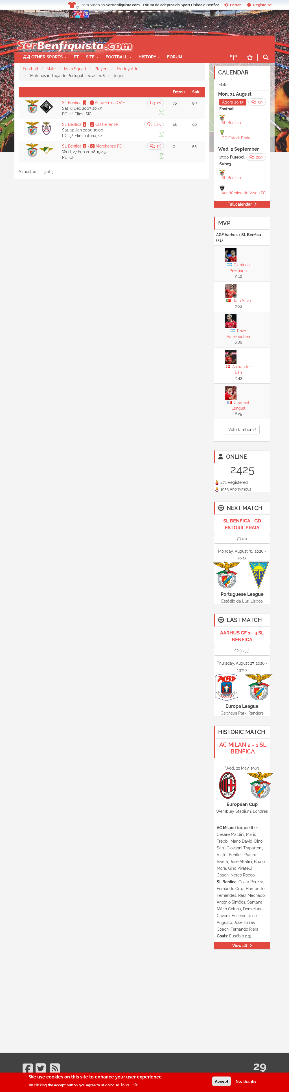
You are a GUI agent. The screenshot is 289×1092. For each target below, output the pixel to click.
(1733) (244, 651)
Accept (221, 1081)
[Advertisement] (250, 993)
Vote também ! (242, 429)
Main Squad (75, 69)
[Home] (71, 38)
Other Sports (47, 57)
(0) (244, 539)
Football (117, 57)
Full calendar (239, 204)
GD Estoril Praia (236, 138)
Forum (174, 57)
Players (101, 69)
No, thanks (246, 1081)
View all (239, 945)
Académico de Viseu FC (244, 193)
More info (129, 1085)
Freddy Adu (127, 69)
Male (51, 69)
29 (259, 1066)
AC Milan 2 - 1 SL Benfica (242, 748)
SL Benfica (231, 122)
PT (76, 57)
